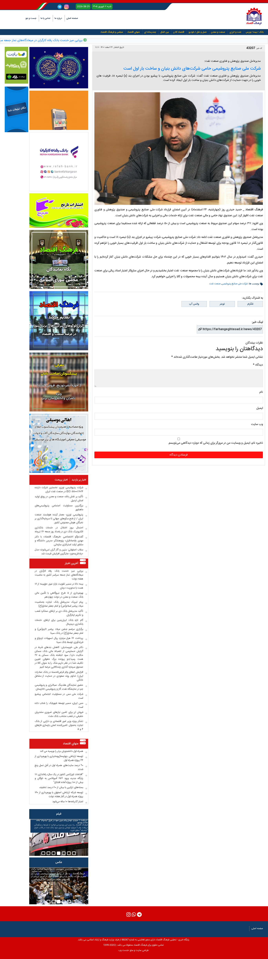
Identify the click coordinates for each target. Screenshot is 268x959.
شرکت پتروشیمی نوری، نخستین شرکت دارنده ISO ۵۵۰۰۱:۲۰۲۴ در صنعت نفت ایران (59, 489)
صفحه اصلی (72, 18)
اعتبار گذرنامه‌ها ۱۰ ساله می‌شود (67, 801)
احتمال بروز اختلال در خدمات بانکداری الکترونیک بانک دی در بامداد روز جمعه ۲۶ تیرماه (59, 530)
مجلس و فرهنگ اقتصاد (111, 32)
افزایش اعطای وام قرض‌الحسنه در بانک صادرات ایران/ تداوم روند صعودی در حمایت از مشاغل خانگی (59, 676)
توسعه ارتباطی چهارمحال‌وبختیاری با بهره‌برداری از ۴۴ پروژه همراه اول (59, 758)
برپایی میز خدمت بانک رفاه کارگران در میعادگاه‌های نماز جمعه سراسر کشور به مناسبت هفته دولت (59, 575)
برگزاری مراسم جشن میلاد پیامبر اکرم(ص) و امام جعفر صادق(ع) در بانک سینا (59, 631)
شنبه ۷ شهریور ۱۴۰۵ (102, 6)
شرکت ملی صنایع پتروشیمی (235, 284)
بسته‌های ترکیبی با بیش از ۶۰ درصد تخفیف (61, 787)
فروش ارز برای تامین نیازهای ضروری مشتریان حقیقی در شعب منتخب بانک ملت (59, 714)
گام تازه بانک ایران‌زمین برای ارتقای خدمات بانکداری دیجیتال (59, 622)
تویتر (222, 304)
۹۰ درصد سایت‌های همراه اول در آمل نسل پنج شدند (59, 767)
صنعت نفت (215, 284)
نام (261, 392)
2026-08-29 (83, 6)
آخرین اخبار (71, 563)
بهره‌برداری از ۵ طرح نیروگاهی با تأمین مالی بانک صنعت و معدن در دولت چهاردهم (59, 595)
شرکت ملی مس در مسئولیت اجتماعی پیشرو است (59, 696)
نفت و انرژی (235, 32)
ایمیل (259, 408)
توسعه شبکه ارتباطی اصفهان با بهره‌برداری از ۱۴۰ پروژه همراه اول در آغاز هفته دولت (59, 794)
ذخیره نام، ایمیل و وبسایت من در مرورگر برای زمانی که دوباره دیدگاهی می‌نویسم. (215, 443)
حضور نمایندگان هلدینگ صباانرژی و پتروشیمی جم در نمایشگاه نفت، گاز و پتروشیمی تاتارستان (59, 687)
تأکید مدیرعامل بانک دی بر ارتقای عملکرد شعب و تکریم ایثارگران (59, 613)
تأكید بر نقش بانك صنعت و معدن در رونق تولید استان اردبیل (59, 498)
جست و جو (31, 18)
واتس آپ (194, 304)
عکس (58, 862)
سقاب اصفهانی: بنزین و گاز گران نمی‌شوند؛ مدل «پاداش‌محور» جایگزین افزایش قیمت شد (59, 552)
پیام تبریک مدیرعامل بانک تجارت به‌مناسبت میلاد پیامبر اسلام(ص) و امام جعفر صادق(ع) (59, 604)
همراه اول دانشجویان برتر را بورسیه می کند (61, 751)
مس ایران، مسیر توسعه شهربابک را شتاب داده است (59, 705)
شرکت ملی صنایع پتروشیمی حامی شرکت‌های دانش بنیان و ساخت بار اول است (192, 69)
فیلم (58, 813)
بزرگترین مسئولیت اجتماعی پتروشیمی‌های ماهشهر (59, 508)
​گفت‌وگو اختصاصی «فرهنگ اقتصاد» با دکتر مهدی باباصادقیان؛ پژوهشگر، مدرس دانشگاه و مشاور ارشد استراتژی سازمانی (59, 541)
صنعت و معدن (218, 32)
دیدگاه (258, 364)
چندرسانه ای (150, 32)
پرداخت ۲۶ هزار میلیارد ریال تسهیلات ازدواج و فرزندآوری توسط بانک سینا (59, 640)
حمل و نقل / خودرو (198, 32)
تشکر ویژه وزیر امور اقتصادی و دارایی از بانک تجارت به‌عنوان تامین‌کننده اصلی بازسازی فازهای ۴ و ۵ (59, 725)
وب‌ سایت (257, 424)
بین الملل (164, 32)
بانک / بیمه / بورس (254, 32)
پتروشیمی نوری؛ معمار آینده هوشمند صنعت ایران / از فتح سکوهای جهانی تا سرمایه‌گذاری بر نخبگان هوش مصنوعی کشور (59, 519)
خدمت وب (123, 950)
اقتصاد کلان (178, 32)
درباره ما (58, 18)
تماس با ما (45, 18)
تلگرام (250, 304)
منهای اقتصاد (133, 32)
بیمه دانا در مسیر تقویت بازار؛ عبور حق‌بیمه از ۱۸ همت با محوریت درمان (59, 586)
